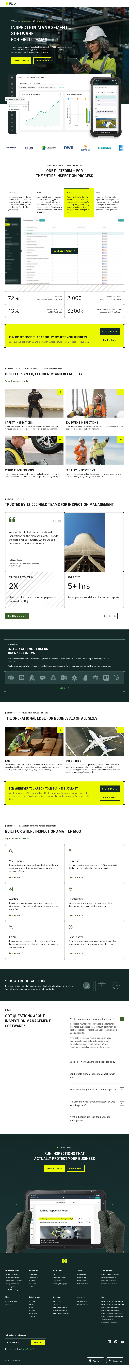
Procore (31, 1307)
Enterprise (8, 1304)
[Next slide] (120, 616)
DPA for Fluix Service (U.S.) (110, 1307)
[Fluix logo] (11, 3)
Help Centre (57, 1281)
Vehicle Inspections (12, 1278)
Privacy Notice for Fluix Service (112, 1301)
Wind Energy (33, 1275)
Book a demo (42, 60)
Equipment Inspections (13, 1281)
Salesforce (33, 1313)
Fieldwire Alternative (108, 1278)
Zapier (31, 1304)
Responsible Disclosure (109, 1322)
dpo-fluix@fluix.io (83, 1304)
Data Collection (82, 1284)
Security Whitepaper (60, 1284)
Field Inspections (11, 1287)
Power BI (32, 1316)
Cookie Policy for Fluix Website (112, 1316)
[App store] (95, 1360)
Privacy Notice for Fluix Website (112, 1304)
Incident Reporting (11, 1290)
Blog (54, 1275)
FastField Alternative (108, 1281)
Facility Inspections (12, 1284)
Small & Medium (11, 1301)
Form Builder (81, 1281)
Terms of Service (107, 1319)
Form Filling (81, 1278)
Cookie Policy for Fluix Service (111, 1313)
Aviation (32, 1281)
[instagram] (115, 1341)
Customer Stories (59, 1278)
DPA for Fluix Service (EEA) (110, 1310)
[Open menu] (122, 3)
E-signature (81, 1275)
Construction (33, 1278)
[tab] (20, 202)
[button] (104, 616)
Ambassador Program (61, 1313)
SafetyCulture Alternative (110, 1275)
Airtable (32, 1301)
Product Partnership (60, 1310)
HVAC (31, 1287)
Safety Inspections (12, 1275)
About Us (56, 1301)
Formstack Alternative (109, 1284)
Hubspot (32, 1310)
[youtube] (122, 1341)
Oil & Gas (32, 1284)
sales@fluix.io (82, 1301)
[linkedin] (109, 1341)
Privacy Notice (27, 1349)
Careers (56, 1304)
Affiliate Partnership (60, 1307)
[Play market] (115, 1360)
